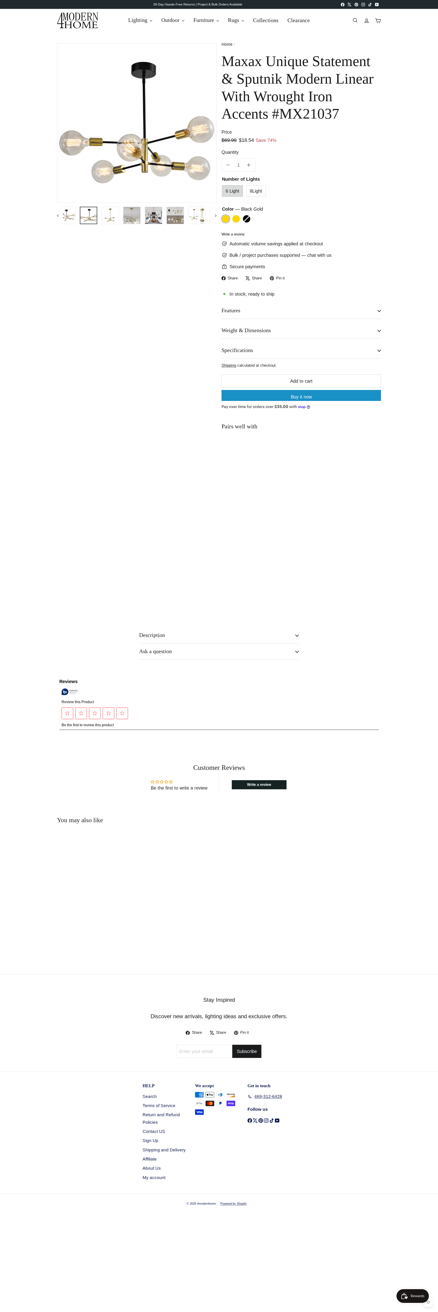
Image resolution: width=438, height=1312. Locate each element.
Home (227, 44)
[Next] (213, 215)
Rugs (234, 20)
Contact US (154, 1131)
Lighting (138, 20)
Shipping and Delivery (164, 1150)
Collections (265, 20)
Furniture (204, 20)
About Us (152, 1168)
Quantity (230, 152)
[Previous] (60, 215)
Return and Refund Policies (161, 1118)
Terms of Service (159, 1105)
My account (154, 1177)
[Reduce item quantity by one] (228, 165)
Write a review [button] (259, 785)
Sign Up (150, 1140)
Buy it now (301, 396)
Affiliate (150, 1159)
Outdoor (171, 20)
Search (150, 1096)
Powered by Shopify (233, 1203)
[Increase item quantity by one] (248, 165)
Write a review (233, 234)
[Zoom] (136, 123)
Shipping (229, 365)
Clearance (298, 20)
